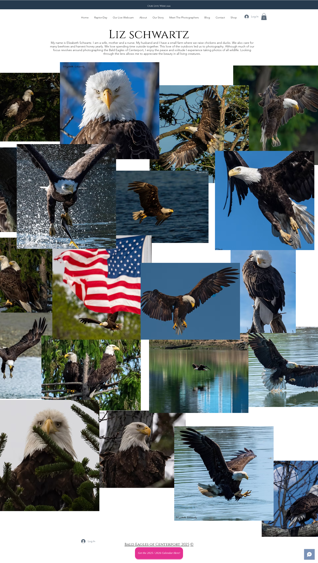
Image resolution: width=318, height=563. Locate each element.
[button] (264, 16)
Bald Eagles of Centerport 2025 (157, 544)
